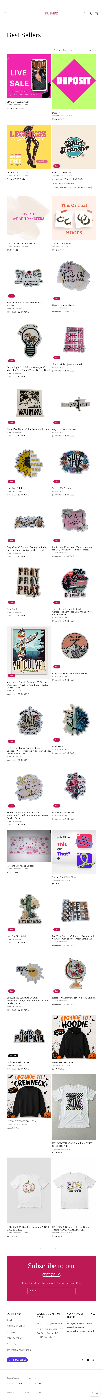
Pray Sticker (13, 609)
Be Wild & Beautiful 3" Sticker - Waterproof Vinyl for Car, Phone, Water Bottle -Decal (27, 815)
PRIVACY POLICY (15, 1338)
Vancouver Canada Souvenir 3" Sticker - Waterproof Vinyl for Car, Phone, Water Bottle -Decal (28, 685)
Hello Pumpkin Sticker (18, 1062)
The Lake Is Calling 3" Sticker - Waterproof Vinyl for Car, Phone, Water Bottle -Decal (72, 612)
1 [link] (40, 1248)
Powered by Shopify (37, 1393)
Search (9, 1320)
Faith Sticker (58, 746)
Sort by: (57, 50)
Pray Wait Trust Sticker (64, 429)
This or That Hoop (61, 243)
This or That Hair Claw (64, 877)
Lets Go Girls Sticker (18, 936)
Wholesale (11, 1332)
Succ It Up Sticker (61, 488)
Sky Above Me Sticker (63, 812)
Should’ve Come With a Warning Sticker (28, 429)
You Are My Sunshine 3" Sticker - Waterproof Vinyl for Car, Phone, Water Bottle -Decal (27, 1001)
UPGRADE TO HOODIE (64, 1062)
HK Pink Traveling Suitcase (21, 866)
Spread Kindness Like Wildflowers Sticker (25, 304)
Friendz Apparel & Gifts (22, 1393)
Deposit (56, 113)
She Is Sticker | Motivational (67, 364)
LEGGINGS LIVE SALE (19, 172)
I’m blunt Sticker (16, 488)
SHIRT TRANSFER (62, 172)
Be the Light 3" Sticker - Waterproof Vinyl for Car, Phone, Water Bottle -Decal (28, 368)
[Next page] (62, 1248)
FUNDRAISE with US (16, 1326)
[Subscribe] (73, 1291)
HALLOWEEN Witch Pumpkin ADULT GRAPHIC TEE (72, 1144)
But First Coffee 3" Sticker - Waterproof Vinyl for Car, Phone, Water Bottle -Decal (73, 937)
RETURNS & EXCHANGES (19, 1350)
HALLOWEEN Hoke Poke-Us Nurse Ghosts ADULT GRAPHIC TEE (70, 1228)
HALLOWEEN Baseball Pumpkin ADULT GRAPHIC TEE (28, 1228)
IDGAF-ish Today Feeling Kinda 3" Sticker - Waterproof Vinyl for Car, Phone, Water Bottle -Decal (29, 751)
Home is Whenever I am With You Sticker (73, 998)
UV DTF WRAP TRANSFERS (22, 243)
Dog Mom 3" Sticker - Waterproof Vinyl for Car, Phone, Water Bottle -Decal (28, 548)
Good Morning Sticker (64, 305)
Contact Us (11, 1344)
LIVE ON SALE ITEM (18, 102)
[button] (6, 14)
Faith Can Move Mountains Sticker (70, 673)
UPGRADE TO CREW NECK (21, 1121)
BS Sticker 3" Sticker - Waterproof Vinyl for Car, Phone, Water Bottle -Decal (73, 548)
